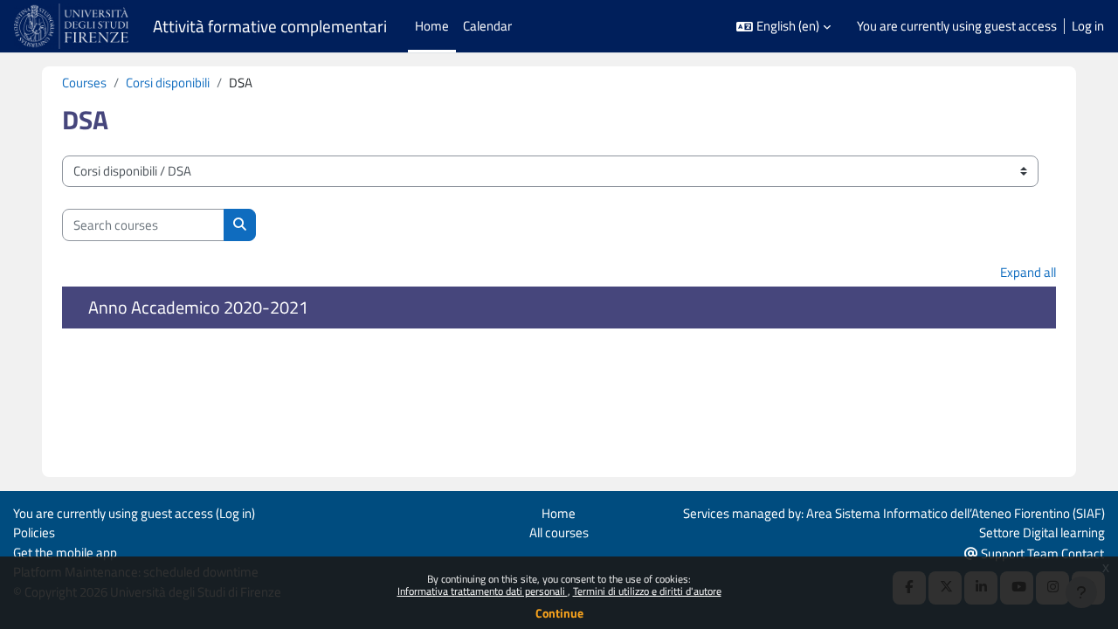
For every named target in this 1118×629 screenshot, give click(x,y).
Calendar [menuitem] (487, 26)
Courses (84, 83)
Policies (34, 532)
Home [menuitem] (432, 26)
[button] (783, 27)
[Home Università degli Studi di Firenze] (73, 26)
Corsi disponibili (168, 83)
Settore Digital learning (1042, 532)
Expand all (1028, 272)
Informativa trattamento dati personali (482, 591)
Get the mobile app (65, 553)
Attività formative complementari (270, 26)
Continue (559, 613)
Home (559, 513)
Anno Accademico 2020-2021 (198, 307)
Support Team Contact (1041, 553)
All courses (559, 532)
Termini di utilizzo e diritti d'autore (647, 591)
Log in (1088, 26)
